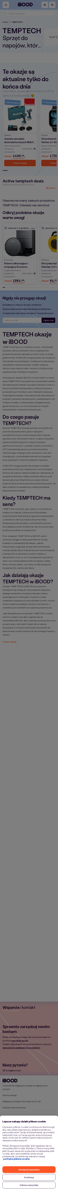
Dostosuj (29, 1177)
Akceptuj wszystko (28, 1169)
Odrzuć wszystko (29, 1185)
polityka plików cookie (16, 1158)
